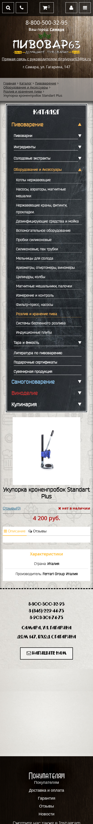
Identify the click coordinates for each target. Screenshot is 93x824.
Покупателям (46, 782)
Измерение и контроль (35, 295)
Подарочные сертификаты (35, 362)
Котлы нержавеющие (33, 180)
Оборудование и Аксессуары (25, 87)
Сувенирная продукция (33, 371)
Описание (16, 531)
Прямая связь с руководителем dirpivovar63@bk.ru (46, 58)
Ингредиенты (24, 147)
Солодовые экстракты (32, 158)
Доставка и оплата (46, 790)
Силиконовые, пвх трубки (37, 249)
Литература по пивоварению (38, 353)
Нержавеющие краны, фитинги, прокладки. (41, 208)
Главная (9, 83)
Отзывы (39, 531)
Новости (46, 814)
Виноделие (25, 393)
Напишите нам (49, 653)
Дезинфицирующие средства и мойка (47, 221)
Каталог (25, 83)
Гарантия (46, 798)
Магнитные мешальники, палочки (44, 286)
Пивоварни (23, 135)
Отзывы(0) (12, 508)
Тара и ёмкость (26, 342)
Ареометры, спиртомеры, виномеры (45, 267)
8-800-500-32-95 (46, 22)
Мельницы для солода (34, 258)
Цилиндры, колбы (30, 277)
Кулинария (24, 404)
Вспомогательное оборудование (43, 230)
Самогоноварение (33, 382)
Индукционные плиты (34, 332)
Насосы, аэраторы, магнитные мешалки (41, 192)
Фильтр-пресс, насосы (34, 304)
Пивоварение (45, 83)
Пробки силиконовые (33, 240)
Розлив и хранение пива (22, 91)
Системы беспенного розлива (41, 323)
